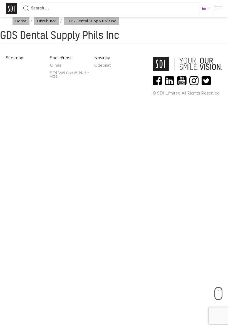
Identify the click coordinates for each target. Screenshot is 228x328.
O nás (55, 65)
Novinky (102, 57)
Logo (11, 8)
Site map (14, 57)
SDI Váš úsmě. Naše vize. (69, 74)
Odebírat (102, 65)
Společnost (61, 57)
